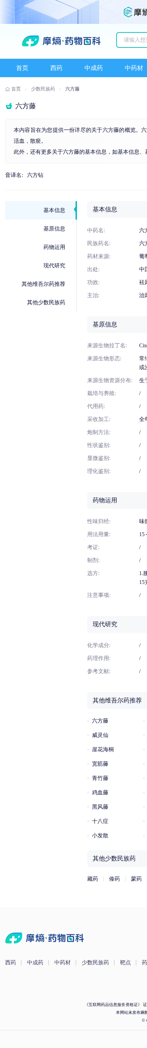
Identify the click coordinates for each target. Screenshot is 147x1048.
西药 (56, 68)
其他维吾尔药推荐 (43, 284)
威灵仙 (100, 735)
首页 (22, 68)
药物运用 (54, 247)
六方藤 (100, 721)
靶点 (125, 962)
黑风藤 (100, 807)
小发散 (100, 835)
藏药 (92, 879)
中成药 (93, 68)
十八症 (100, 821)
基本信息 (54, 210)
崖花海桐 (103, 749)
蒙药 (136, 879)
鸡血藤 (100, 792)
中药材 (134, 68)
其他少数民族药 (46, 302)
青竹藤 (100, 778)
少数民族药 (95, 962)
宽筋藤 (100, 764)
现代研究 (54, 265)
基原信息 (54, 229)
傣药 (114, 879)
